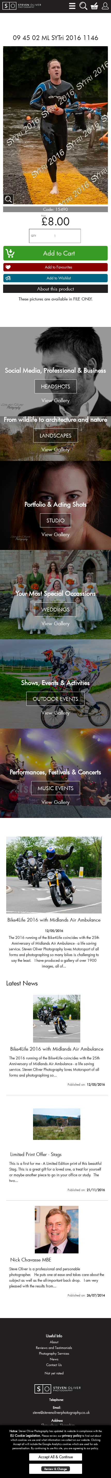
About (54, 1342)
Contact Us (54, 1365)
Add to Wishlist (59, 278)
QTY (33, 236)
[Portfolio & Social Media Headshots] (55, 371)
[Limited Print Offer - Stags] (54, 902)
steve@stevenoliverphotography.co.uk (61, 1412)
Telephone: (56, 1400)
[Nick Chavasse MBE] (57, 1253)
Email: (57, 1407)
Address (57, 1420)
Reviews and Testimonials (54, 1348)
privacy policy (72, 1435)
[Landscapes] (55, 438)
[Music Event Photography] (55, 773)
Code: (48, 209)
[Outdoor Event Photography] (55, 684)
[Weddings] (55, 594)
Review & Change (55, 1469)
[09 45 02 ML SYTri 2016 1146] (8, 199)
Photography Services (54, 1353)
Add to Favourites (58, 267)
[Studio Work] (55, 505)
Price (43, 215)
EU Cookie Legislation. (25, 1435)
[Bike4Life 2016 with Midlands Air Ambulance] (57, 1042)
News (54, 1359)
